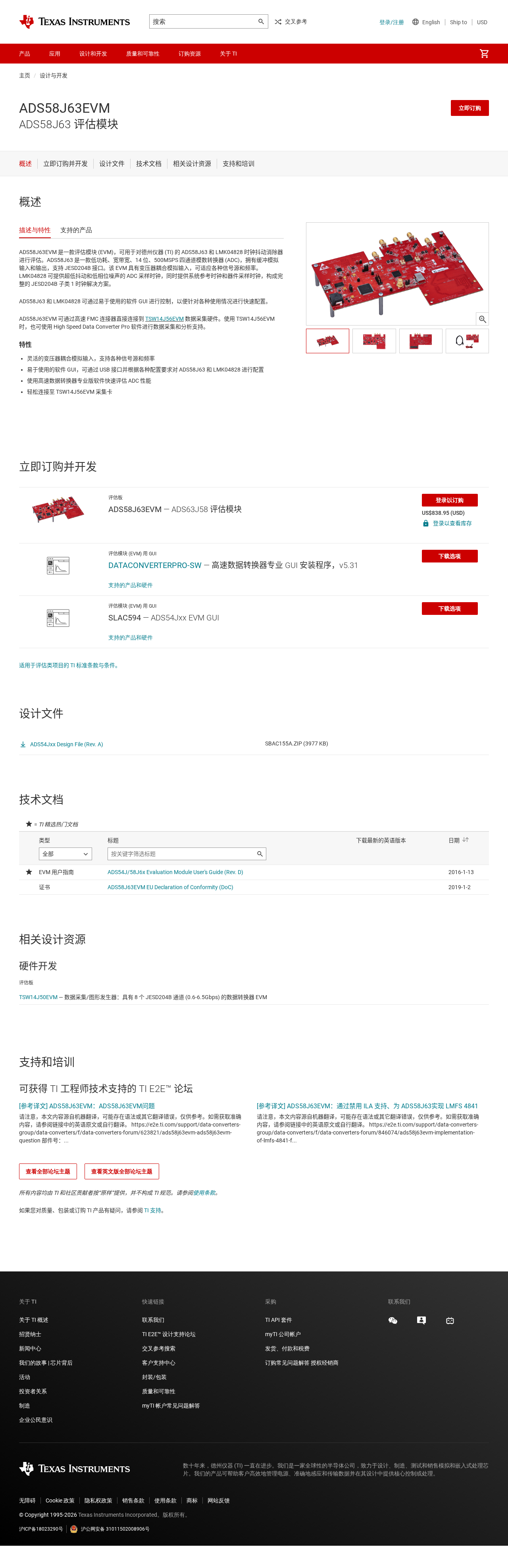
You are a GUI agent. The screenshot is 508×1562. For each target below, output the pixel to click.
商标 (192, 1500)
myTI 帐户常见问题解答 (171, 1405)
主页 (24, 75)
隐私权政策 (98, 1500)
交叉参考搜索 (158, 1348)
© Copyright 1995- (48, 1515)
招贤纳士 (30, 1334)
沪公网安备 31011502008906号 (115, 1529)
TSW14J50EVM (38, 997)
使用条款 (204, 1193)
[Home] (74, 22)
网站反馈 (219, 1500)
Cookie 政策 (60, 1500)
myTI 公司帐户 (283, 1334)
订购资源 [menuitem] (190, 53)
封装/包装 (154, 1377)
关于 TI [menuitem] (228, 53)
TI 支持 (152, 1210)
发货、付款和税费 (287, 1348)
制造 (24, 1405)
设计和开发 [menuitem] (93, 53)
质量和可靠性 (159, 1391)
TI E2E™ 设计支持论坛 (169, 1334)
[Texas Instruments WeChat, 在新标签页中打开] (393, 1323)
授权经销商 (325, 1363)
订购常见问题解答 (287, 1363)
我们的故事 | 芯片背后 (46, 1363)
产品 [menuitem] (24, 53)
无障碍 (27, 1500)
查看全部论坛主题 (48, 1171)
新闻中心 (30, 1348)
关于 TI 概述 (33, 1320)
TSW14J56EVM (164, 319)
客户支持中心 (158, 1363)
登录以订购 (450, 500)
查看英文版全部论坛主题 (121, 1171)
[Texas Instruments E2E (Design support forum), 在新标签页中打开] (421, 1323)
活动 (24, 1377)
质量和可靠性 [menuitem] (143, 53)
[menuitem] (484, 54)
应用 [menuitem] (54, 53)
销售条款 (133, 1500)
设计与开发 (53, 75)
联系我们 (153, 1320)
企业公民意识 (35, 1420)
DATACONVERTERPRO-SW (155, 565)
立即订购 (470, 108)
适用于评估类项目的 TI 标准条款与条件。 (70, 665)
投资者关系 (33, 1391)
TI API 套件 (278, 1320)
